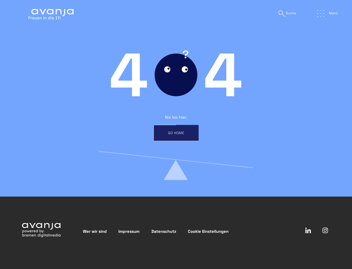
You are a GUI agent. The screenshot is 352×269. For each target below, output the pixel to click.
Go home (176, 133)
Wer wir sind (95, 231)
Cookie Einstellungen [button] (208, 231)
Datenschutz (163, 231)
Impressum (129, 231)
